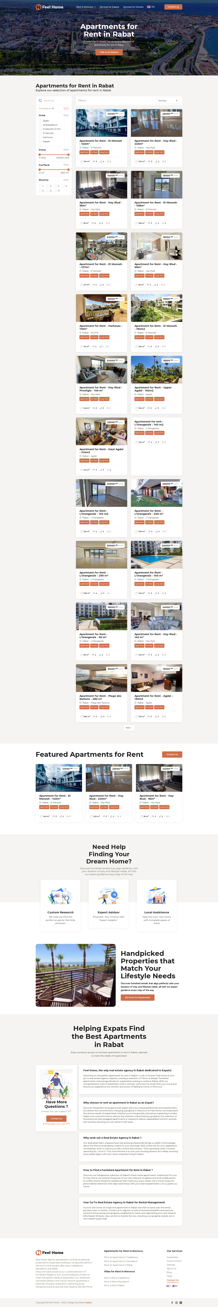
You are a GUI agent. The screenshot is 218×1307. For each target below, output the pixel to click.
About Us (171, 1269)
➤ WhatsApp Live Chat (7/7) (56, 1124)
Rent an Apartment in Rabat (118, 1265)
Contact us (173, 7)
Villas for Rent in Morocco (119, 1271)
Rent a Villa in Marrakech (116, 1282)
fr (170, 1286)
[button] (86, 7)
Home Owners (174, 1261)
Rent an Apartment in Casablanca (121, 1257)
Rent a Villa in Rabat (114, 1285)
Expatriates (172, 1257)
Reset (66, 108)
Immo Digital (85, 1302)
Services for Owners (133, 7)
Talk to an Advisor (109, 52)
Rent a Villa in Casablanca (117, 1278)
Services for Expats (109, 7)
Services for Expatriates (137, 997)
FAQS (169, 1276)
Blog (169, 1272)
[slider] (40, 155)
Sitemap (171, 1265)
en (176, 1286)
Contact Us (172, 754)
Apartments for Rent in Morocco (123, 1251)
